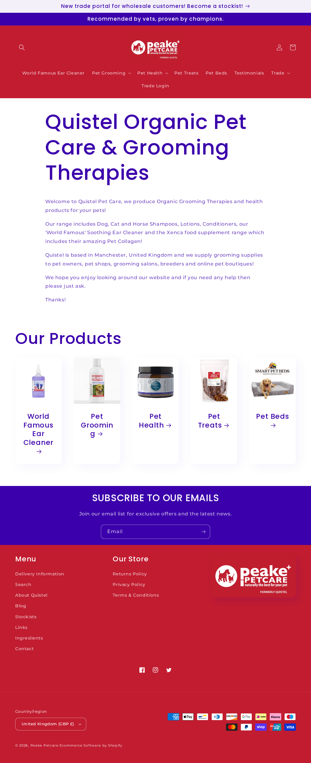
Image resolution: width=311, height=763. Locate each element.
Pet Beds (272, 416)
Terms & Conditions (136, 595)
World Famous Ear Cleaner (38, 429)
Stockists (25, 616)
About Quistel (31, 595)
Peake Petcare (44, 745)
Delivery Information (39, 574)
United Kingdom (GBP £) (48, 723)
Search (23, 584)
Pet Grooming (97, 425)
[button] (22, 47)
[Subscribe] (203, 532)
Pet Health (151, 421)
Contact (24, 648)
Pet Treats (210, 421)
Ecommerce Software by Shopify (91, 745)
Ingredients (29, 638)
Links (21, 627)
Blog (20, 606)
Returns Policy (130, 574)
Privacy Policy (129, 584)
